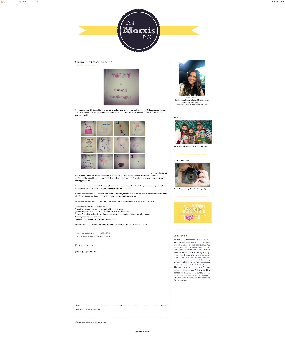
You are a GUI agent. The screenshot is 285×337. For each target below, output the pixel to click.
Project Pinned (197, 267)
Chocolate (177, 245)
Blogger (146, 331)
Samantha (204, 270)
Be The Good (206, 240)
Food (194, 250)
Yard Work (183, 280)
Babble (198, 239)
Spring (194, 273)
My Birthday (189, 262)
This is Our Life (189, 275)
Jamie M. (85, 233)
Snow (190, 273)
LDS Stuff (107, 236)
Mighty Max (202, 257)
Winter (177, 280)
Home (122, 305)
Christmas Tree (205, 245)
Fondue (189, 250)
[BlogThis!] (103, 233)
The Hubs (207, 273)
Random (206, 267)
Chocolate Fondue (186, 245)
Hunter (187, 255)
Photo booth (206, 265)
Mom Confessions (190, 260)
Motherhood (179, 262)
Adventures (189, 240)
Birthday (177, 242)
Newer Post (80, 305)
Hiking (199, 253)
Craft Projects (188, 247)
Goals (176, 253)
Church (176, 247)
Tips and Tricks (199, 275)
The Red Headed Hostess (114, 178)
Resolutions (183, 270)
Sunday (200, 273)
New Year (204, 262)
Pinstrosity (188, 267)
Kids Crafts (201, 255)
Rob (196, 270)
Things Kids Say (179, 275)
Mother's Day (204, 260)
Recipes (176, 270)
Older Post (163, 305)
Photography (179, 267)
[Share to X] (105, 233)
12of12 (176, 240)
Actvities (181, 240)
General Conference (97, 236)
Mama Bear (193, 257)
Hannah (192, 252)
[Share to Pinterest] (109, 233)
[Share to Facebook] (107, 233)
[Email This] (101, 233)
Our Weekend (185, 265)
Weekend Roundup (204, 278)
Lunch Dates (185, 257)
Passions (197, 265)
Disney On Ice (202, 247)
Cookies (181, 247)
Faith (208, 247)
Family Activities (86, 236)
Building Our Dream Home (200, 243)
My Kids (197, 262)
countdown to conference (110, 176)
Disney (195, 247)
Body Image (186, 242)
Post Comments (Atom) (92, 309)
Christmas (196, 245)
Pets (201, 265)
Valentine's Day (192, 278)
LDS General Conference (98, 110)
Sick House (184, 273)
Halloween (182, 253)
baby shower (92, 186)
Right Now (191, 270)
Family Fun (182, 250)
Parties (192, 265)
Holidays (206, 253)
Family (176, 250)
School (177, 273)
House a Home (179, 255)
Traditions (182, 278)
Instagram (194, 255)
